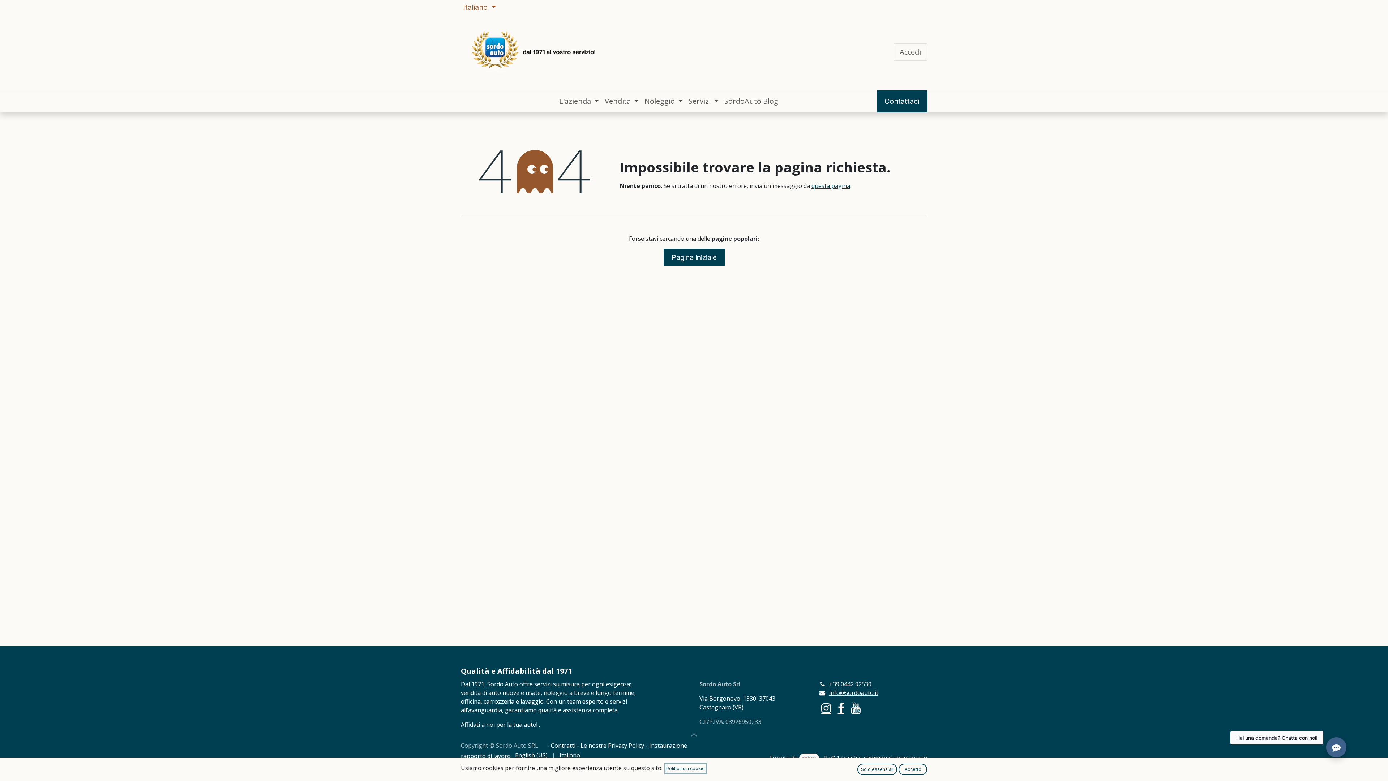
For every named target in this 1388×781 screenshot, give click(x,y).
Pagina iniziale (694, 257)
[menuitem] (579, 101)
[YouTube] (855, 708)
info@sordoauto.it (853, 693)
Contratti (563, 746)
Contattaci (901, 101)
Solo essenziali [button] (877, 769)
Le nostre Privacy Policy (613, 746)
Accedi (910, 52)
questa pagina (830, 186)
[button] (694, 734)
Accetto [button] (913, 769)
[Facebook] (841, 708)
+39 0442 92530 (850, 684)
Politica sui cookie (685, 768)
